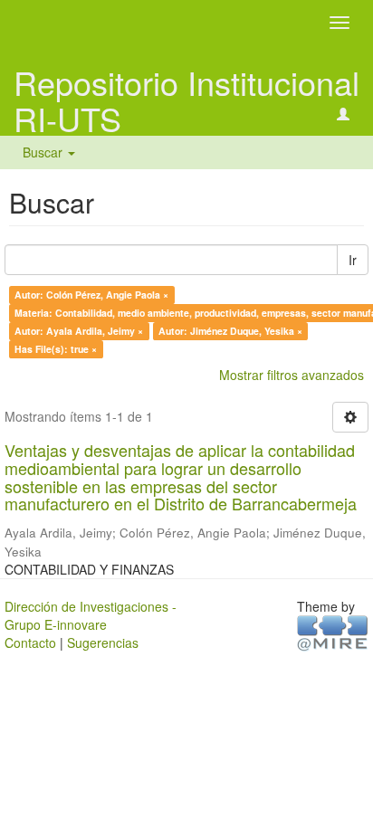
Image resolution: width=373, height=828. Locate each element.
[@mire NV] (332, 632)
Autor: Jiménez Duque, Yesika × (230, 331)
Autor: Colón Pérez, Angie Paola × (91, 294)
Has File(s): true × (55, 349)
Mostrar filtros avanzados (291, 375)
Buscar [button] (44, 152)
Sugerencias (103, 642)
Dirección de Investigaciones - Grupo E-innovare (91, 615)
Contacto (30, 642)
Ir (353, 260)
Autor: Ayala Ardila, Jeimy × (78, 331)
